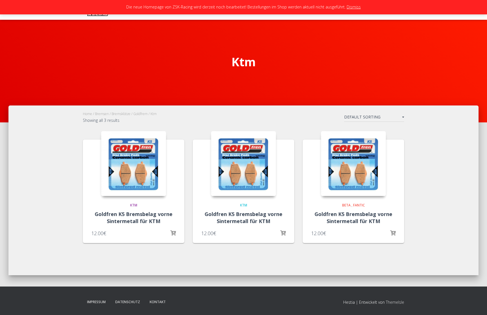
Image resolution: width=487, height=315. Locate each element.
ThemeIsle (395, 302)
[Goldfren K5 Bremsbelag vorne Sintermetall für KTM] (133, 163)
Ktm (133, 205)
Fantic (359, 205)
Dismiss (354, 7)
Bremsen (102, 113)
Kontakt (158, 301)
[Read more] (173, 233)
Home (87, 113)
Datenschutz (127, 301)
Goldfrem (140, 113)
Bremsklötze (121, 113)
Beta (346, 205)
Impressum (96, 301)
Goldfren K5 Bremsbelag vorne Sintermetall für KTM (133, 217)
